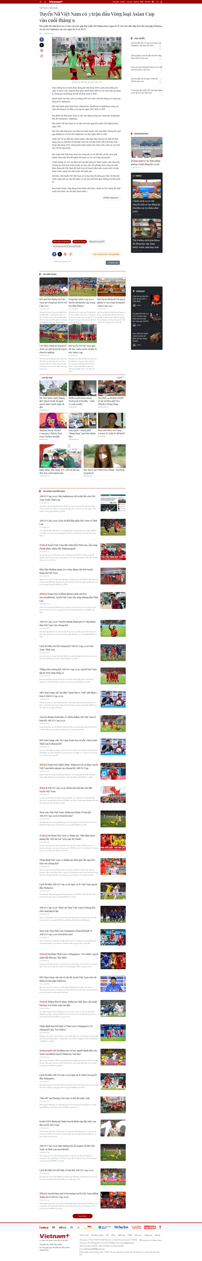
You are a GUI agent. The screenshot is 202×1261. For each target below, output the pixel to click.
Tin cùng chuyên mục (54, 491)
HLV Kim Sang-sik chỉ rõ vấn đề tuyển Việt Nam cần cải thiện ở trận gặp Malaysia (67, 979)
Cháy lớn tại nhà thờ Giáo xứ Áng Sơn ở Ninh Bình (140, 298)
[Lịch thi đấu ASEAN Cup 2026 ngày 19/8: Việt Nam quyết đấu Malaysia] (113, 891)
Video (138, 175)
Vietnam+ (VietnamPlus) (56, 1)
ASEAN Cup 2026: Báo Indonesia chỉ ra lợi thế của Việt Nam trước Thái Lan (67, 498)
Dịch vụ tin (138, 1235)
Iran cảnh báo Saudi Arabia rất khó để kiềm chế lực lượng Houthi (140, 337)
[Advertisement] (86, 217)
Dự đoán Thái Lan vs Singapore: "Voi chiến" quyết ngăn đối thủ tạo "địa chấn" (68, 955)
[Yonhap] (104, 1227)
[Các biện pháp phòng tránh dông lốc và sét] (147, 147)
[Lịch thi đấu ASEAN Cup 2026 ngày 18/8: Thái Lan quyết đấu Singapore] (113, 1081)
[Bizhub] (63, 1227)
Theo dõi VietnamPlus (101, 254)
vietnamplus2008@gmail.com (94, 1249)
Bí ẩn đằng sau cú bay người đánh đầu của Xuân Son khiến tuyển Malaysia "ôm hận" (68, 1052)
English (122, 2)
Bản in (41, 50)
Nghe (139, 305)
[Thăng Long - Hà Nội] (153, 2)
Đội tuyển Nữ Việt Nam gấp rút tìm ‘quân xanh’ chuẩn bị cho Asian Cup (82, 349)
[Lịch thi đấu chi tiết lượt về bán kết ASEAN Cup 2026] (113, 1176)
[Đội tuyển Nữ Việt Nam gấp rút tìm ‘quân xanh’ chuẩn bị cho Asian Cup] (82, 333)
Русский (147, 2)
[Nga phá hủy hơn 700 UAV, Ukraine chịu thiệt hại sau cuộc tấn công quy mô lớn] (155, 317)
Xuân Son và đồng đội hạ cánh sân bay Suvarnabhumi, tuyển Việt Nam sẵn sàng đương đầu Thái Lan (68, 597)
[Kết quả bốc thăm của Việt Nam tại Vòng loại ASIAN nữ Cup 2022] (53, 286)
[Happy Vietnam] (89, 1227)
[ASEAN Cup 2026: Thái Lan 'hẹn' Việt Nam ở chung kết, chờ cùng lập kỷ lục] (113, 914)
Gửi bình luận (113, 263)
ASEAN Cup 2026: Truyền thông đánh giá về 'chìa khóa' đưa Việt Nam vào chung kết (67, 623)
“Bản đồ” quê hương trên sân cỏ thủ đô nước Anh (64, 1098)
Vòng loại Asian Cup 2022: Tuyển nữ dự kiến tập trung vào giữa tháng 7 (81, 302)
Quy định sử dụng (97, 1235)
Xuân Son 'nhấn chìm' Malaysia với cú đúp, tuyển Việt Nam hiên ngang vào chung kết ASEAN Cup (68, 766)
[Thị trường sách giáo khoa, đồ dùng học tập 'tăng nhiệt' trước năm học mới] (147, 228)
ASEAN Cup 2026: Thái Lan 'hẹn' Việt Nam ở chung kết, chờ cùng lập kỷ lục (67, 909)
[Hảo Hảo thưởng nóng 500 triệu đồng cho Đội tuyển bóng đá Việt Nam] (113, 576)
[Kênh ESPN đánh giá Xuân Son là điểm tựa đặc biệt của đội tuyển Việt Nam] (113, 1128)
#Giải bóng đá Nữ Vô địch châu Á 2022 (67, 246)
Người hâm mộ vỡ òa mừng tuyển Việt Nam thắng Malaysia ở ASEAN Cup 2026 (68, 1195)
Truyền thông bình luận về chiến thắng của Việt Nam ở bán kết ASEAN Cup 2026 (67, 718)
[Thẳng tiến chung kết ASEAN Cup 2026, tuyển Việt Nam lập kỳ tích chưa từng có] (113, 676)
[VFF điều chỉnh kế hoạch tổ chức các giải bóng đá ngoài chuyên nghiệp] (53, 333)
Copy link (41, 56)
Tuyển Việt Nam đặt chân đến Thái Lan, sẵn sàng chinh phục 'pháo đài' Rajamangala (68, 546)
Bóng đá (54, 8)
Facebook (41, 39)
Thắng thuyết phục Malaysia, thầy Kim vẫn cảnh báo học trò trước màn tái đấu (68, 1003)
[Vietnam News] (121, 1227)
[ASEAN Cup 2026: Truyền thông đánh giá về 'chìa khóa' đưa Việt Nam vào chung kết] (113, 628)
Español (136, 2)
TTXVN (130, 1235)
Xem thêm (82, 1216)
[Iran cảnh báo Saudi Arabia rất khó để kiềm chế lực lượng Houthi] (155, 337)
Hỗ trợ (113, 1235)
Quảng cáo (148, 1235)
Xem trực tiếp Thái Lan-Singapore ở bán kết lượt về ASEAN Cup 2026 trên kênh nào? (65, 932)
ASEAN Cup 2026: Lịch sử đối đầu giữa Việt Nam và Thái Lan (68, 522)
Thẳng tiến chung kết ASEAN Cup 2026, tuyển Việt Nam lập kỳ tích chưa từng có (68, 671)
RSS (107, 1235)
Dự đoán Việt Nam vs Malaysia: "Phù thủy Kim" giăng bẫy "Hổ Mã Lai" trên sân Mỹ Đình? (67, 837)
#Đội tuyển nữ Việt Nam (61, 241)
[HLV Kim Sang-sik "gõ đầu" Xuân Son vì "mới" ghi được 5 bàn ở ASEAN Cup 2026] (113, 699)
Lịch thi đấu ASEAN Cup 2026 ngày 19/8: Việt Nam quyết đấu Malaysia (68, 886)
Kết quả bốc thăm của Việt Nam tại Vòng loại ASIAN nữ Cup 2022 (53, 302)
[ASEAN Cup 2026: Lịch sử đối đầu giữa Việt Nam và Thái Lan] (113, 527)
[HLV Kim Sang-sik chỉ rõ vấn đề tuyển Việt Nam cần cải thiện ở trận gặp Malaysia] (113, 984)
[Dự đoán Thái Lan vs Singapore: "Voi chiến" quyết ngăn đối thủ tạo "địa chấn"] (113, 960)
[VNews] (160, 1227)
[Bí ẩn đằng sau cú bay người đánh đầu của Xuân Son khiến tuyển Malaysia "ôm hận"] (113, 1057)
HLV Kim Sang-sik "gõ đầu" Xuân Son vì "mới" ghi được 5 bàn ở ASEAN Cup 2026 (68, 694)
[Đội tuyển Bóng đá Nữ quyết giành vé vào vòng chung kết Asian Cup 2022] (111, 286)
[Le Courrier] (136, 1227)
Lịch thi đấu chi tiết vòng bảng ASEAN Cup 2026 (146, 56)
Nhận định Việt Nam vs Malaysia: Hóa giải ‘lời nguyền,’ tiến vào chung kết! (67, 861)
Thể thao (43, 8)
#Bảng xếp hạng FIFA (97, 241)
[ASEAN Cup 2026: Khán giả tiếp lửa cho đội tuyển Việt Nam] (113, 794)
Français (129, 2)
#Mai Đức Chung (80, 241)
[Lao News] (71, 1227)
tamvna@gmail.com (127, 1243)
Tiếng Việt (116, 2)
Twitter (41, 45)
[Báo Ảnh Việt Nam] (150, 1227)
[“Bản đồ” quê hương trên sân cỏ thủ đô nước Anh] (113, 1104)
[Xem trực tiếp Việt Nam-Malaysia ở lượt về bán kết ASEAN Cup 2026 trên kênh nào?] (113, 819)
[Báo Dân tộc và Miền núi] (42, 1227)
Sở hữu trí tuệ (83, 1235)
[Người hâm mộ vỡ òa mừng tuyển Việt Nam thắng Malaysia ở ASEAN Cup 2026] (113, 1200)
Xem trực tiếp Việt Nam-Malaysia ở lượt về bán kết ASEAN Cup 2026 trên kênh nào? (65, 814)
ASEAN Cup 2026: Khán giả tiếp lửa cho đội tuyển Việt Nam (65, 789)
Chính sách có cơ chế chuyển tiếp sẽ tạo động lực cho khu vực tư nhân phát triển (147, 206)
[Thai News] (78, 1227)
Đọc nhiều (139, 38)
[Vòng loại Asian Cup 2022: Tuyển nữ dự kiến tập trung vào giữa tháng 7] (82, 286)
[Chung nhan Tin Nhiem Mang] (151, 1239)
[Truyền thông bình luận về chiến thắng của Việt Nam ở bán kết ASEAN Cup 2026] (113, 723)
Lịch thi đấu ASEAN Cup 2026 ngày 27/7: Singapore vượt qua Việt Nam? (146, 44)
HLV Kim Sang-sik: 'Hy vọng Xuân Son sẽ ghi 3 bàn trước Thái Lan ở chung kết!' (68, 742)
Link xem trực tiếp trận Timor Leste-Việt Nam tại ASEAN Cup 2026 (146, 68)
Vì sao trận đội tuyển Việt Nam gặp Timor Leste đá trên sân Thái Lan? (146, 91)
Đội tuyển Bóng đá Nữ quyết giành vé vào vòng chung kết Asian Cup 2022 (111, 302)
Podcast (140, 291)
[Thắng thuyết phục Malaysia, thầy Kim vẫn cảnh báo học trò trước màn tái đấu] (113, 1008)
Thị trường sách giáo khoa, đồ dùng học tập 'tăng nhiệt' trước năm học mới (146, 244)
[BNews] (53, 1227)
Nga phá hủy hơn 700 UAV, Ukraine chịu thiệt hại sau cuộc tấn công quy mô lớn (141, 317)
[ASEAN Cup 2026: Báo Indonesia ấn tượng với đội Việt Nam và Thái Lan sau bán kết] (113, 1152)
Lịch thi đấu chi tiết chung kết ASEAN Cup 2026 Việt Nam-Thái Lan (66, 647)
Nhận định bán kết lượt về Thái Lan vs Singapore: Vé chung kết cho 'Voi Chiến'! (66, 1027)
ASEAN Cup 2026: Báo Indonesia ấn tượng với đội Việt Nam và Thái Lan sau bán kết (67, 1147)
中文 (141, 2)
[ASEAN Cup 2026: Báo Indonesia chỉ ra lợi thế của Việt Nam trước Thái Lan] (113, 502)
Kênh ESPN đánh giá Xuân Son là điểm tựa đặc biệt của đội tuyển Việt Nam (67, 1123)
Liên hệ (157, 1235)
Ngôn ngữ (121, 1235)
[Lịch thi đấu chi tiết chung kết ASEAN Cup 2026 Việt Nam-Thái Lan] (113, 652)
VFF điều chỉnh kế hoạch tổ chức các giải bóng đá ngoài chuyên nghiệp (53, 349)
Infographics (141, 133)
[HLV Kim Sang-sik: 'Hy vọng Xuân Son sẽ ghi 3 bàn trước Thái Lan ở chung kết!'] (113, 746)
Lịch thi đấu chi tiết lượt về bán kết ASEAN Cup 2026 (66, 1170)
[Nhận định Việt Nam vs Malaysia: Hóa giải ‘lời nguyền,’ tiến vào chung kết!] (113, 866)
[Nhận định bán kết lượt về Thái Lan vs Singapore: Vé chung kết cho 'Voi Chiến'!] (113, 1032)
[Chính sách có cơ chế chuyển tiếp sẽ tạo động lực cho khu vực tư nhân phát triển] (147, 188)
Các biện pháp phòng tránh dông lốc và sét (145, 162)
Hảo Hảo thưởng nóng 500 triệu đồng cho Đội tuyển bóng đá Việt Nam (66, 571)
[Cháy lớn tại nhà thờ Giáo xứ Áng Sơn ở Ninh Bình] (155, 300)
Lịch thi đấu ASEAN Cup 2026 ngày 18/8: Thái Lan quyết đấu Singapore (68, 1076)
